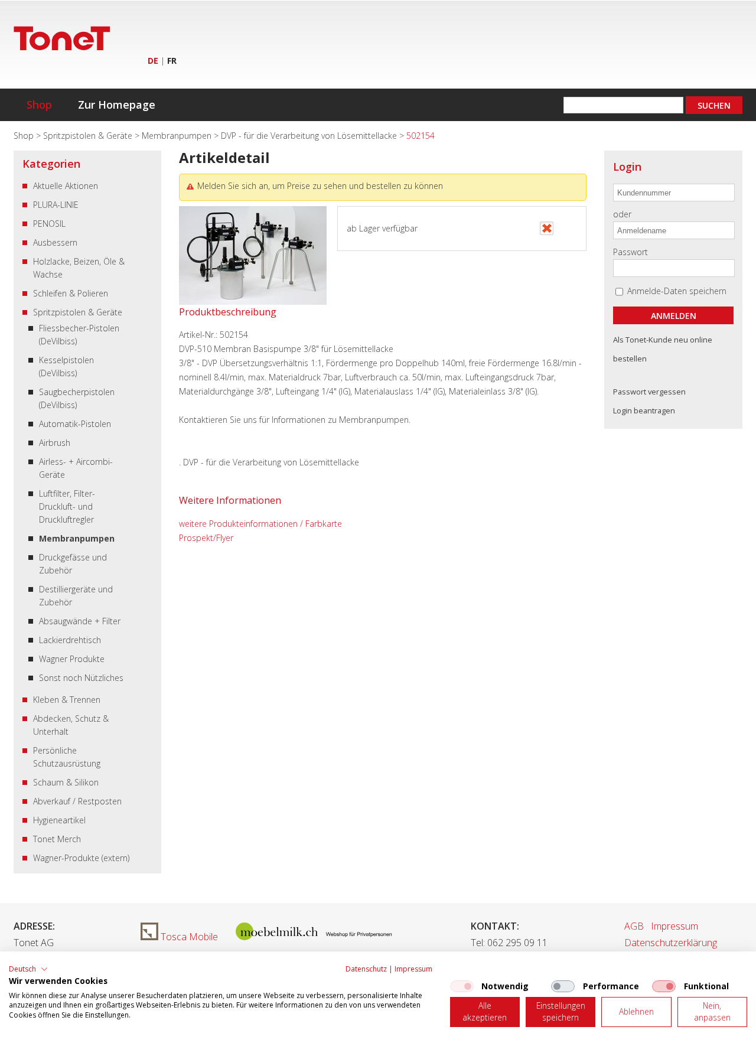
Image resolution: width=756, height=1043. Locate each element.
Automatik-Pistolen (75, 423)
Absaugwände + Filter (79, 621)
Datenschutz (366, 969)
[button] (28, 969)
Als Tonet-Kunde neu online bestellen (662, 349)
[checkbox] (462, 986)
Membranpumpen (178, 135)
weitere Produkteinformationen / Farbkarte (260, 523)
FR (172, 60)
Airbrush (54, 442)
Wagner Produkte (72, 658)
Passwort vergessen (649, 391)
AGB (634, 926)
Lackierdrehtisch (70, 640)
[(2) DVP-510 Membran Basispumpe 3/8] (253, 301)
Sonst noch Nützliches (81, 677)
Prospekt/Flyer (206, 537)
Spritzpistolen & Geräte (89, 135)
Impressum (674, 926)
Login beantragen (644, 410)
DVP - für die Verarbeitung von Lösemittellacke (310, 135)
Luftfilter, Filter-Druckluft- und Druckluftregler (67, 506)
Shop (39, 104)
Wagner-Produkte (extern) (81, 857)
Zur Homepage (116, 104)
